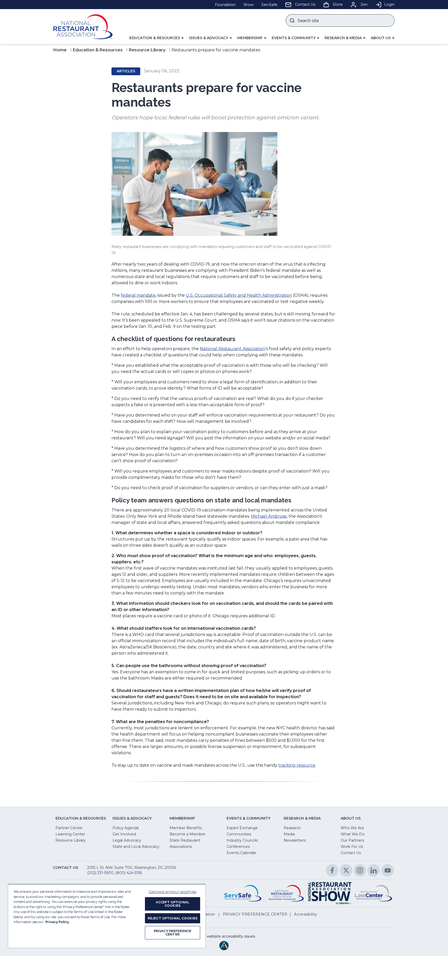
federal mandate (138, 295)
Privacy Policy (57, 922)
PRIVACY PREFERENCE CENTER (172, 932)
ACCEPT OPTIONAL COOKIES (172, 903)
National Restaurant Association (232, 348)
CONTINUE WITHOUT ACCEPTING (172, 892)
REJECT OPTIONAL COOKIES (172, 918)
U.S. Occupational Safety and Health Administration (239, 295)
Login (389, 4)
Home (60, 49)
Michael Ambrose (269, 516)
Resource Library (147, 49)
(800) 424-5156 (128, 872)
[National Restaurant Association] (83, 26)
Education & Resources (98, 49)
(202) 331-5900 (100, 872)
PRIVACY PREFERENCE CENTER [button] (255, 914)
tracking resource (296, 765)
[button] (156, 38)
